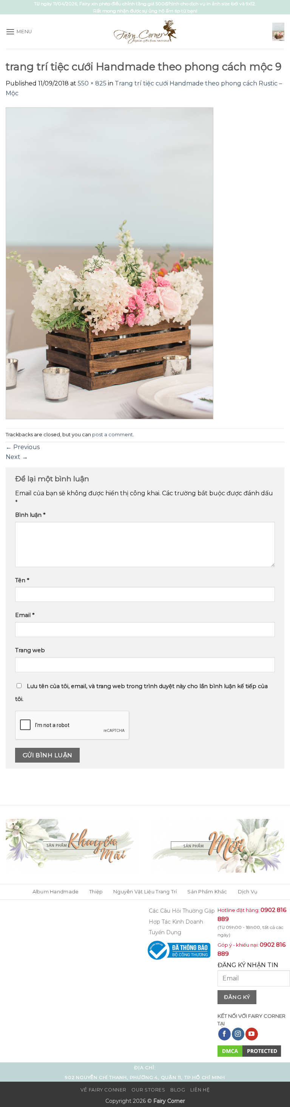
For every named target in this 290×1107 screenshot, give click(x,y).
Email (24, 615)
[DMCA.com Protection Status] (249, 1050)
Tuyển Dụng (165, 932)
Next (17, 456)
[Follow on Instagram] (238, 1034)
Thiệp (96, 892)
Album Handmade (55, 892)
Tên (22, 580)
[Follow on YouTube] (251, 1034)
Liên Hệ (200, 1090)
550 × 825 (92, 83)
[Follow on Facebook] (224, 1034)
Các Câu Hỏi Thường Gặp (182, 910)
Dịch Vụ (248, 892)
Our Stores (148, 1090)
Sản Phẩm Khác (207, 892)
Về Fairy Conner (103, 1090)
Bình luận (30, 515)
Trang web (30, 650)
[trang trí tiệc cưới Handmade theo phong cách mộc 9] (109, 262)
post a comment (112, 434)
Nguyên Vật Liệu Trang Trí (145, 892)
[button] (19, 31)
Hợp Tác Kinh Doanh (176, 921)
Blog (177, 1090)
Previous (23, 447)
